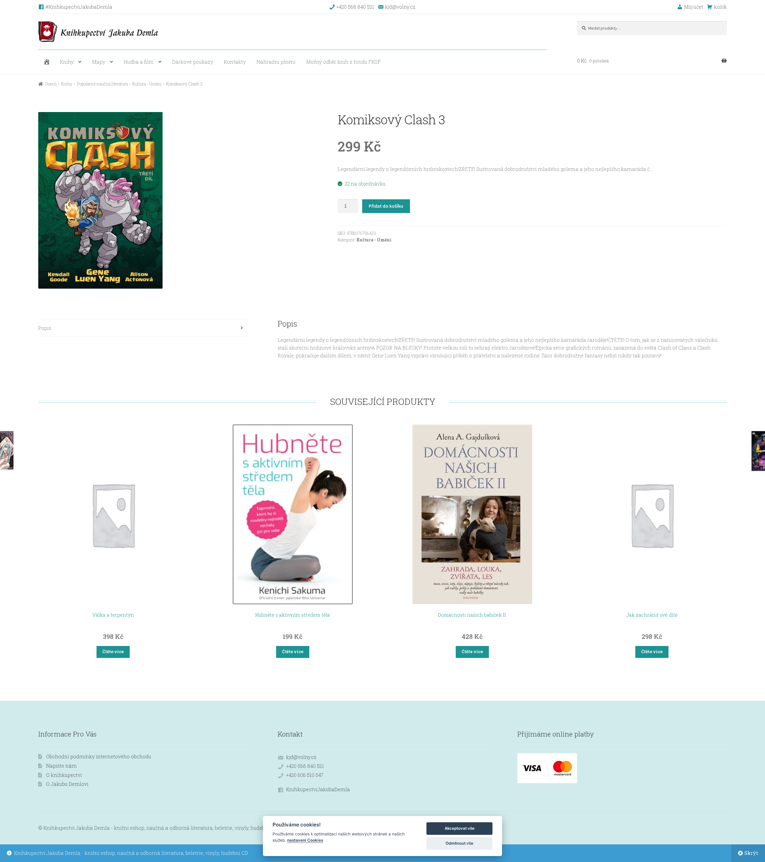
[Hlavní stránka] (46, 62)
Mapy (98, 62)
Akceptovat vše (460, 828)
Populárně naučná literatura (102, 84)
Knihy (67, 62)
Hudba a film (139, 62)
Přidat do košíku (386, 206)
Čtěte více (113, 651)
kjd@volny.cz (301, 757)
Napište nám (61, 766)
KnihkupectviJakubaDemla (318, 789)
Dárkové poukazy (192, 62)
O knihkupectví (64, 775)
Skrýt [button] (751, 853)
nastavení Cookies (305, 840)
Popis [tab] (44, 328)
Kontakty (235, 62)
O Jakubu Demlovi (67, 784)
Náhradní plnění (276, 62)
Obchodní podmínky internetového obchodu (98, 756)
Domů (50, 84)
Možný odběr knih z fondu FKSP (343, 62)
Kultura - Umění (147, 84)
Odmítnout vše (459, 843)
